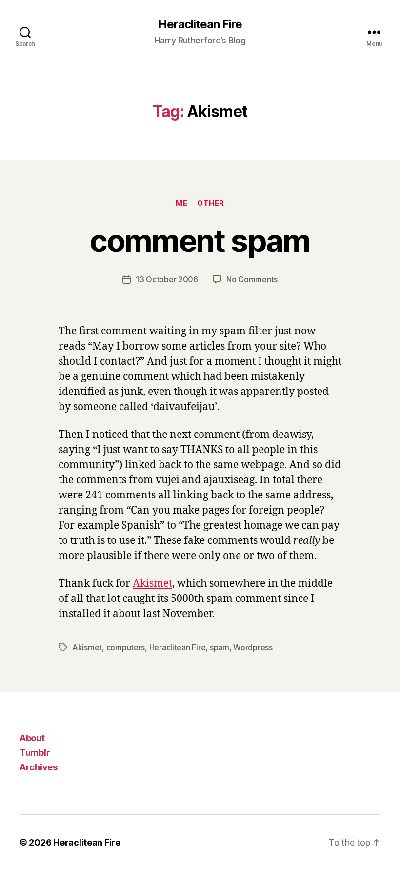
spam (219, 647)
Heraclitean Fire (199, 24)
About (32, 738)
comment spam (200, 240)
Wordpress (253, 647)
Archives (39, 767)
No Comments (252, 279)
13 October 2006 (167, 279)
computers (125, 647)
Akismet (152, 583)
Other (210, 203)
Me (181, 203)
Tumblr (35, 752)
